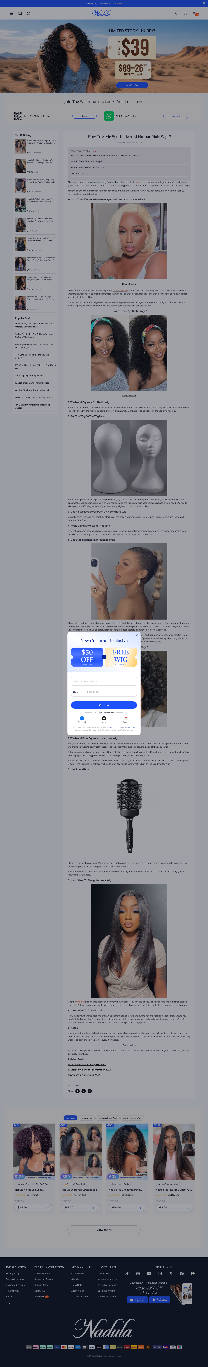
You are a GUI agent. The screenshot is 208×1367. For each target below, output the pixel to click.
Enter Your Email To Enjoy (85, 681)
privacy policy (115, 727)
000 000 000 (93, 692)
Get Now (104, 705)
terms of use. (130, 727)
